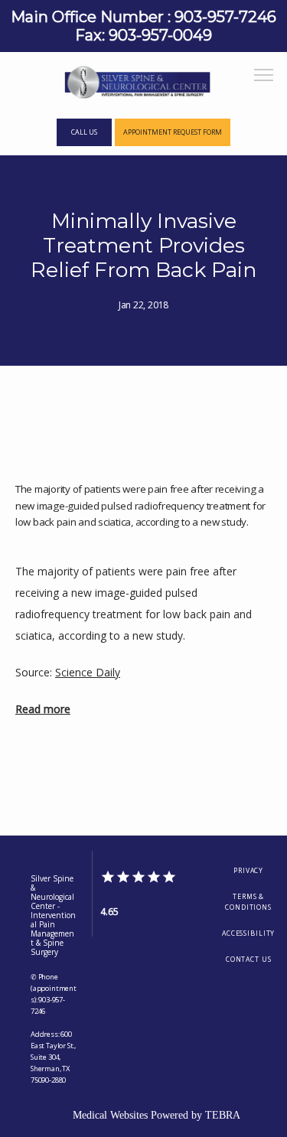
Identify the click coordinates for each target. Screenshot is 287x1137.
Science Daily (87, 672)
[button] (264, 76)
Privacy (248, 870)
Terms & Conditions (248, 902)
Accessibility (248, 933)
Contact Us (249, 959)
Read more (42, 709)
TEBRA (222, 1115)
